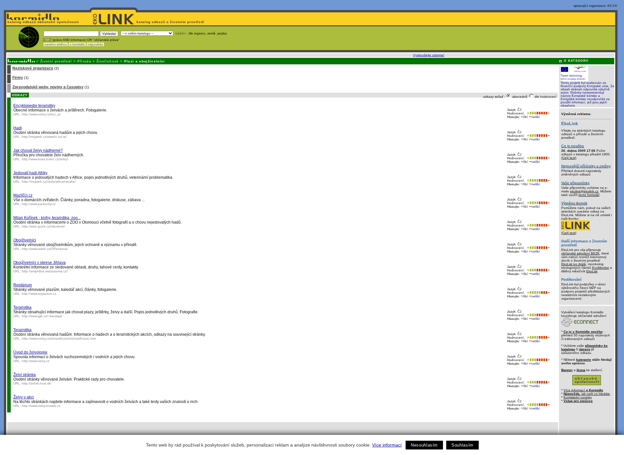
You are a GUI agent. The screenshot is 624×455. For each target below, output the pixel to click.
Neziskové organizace (32, 68)
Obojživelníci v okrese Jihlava (39, 262)
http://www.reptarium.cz (39, 293)
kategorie (583, 359)
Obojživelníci (24, 240)
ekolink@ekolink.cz (584, 191)
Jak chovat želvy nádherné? (38, 150)
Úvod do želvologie (30, 352)
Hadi (17, 128)
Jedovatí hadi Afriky (30, 173)
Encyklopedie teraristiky (34, 105)
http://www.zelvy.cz (35, 361)
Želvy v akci (23, 397)
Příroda (84, 61)
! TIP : (47, 40)
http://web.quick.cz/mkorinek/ (43, 226)
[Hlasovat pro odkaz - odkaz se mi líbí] (531, 113)
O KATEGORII (576, 60)
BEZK (612, 5)
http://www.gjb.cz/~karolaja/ (42, 316)
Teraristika (22, 307)
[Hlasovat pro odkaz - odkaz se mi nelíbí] (543, 113)
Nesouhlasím (424, 445)
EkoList (591, 271)
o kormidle (77, 44)
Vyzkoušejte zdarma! (428, 55)
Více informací (387, 445)
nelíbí (535, 117)
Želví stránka (24, 374)
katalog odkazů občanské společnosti (42, 22)
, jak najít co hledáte (587, 394)
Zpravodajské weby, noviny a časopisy (48, 87)
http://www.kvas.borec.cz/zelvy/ (45, 159)
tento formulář (588, 195)
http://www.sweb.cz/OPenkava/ (45, 249)
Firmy (17, 77)
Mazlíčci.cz (22, 195)
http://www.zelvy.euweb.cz (41, 406)
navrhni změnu (56, 44)
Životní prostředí (56, 61)
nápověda (95, 44)
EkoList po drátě (573, 264)
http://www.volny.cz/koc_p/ (41, 114)
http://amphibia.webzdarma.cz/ (45, 271)
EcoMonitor (600, 267)
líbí (525, 117)
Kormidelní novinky (578, 397)
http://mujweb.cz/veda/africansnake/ (49, 181)
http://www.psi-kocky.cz (39, 204)
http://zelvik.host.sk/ (36, 383)
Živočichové (108, 61)
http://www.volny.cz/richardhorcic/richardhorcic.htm (59, 338)
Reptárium (22, 285)
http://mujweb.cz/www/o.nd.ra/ (44, 136)
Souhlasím (462, 445)
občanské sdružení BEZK (580, 253)
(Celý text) (568, 158)
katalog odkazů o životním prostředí (171, 22)
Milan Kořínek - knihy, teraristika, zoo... (47, 217)
